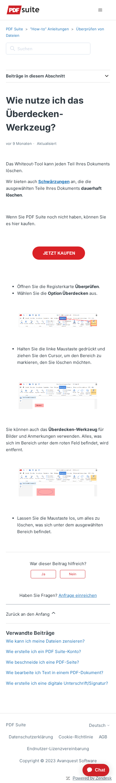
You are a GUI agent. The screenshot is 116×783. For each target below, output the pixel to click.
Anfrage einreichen (78, 595)
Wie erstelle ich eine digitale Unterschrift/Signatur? (57, 683)
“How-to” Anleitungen (49, 29)
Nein (72, 574)
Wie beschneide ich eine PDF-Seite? (42, 662)
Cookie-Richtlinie (76, 736)
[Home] (23, 10)
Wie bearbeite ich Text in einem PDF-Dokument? (54, 672)
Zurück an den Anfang (28, 614)
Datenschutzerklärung (31, 736)
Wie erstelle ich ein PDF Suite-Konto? (43, 651)
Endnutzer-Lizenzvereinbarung (58, 748)
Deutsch (98, 725)
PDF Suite (14, 29)
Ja (43, 574)
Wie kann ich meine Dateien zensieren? (45, 641)
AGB (103, 736)
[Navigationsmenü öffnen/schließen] (100, 10)
